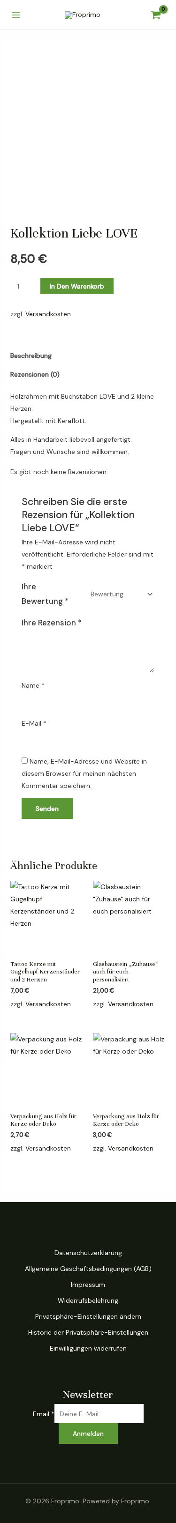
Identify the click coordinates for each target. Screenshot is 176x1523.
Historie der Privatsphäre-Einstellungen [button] (88, 1332)
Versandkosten (48, 314)
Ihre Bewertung (45, 593)
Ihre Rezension (52, 622)
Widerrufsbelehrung (88, 1300)
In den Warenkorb (77, 286)
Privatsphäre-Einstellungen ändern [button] (88, 1316)
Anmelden (88, 1433)
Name (33, 685)
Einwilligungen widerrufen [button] (88, 1348)
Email (43, 1414)
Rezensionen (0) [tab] (35, 374)
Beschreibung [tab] (31, 355)
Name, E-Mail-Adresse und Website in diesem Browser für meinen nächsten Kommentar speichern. (84, 773)
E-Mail (34, 723)
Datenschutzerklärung (88, 1252)
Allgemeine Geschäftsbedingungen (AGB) (88, 1268)
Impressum (88, 1284)
